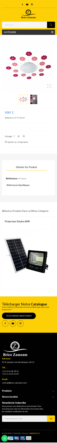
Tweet (19, 136)
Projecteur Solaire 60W (17, 221)
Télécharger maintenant (19, 315)
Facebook (22, 4)
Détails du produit (26, 167)
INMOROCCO (35, 433)
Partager (14, 136)
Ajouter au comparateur (18, 142)
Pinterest (24, 136)
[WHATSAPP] (4, 438)
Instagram (32, 4)
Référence (11, 178)
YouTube (27, 4)
